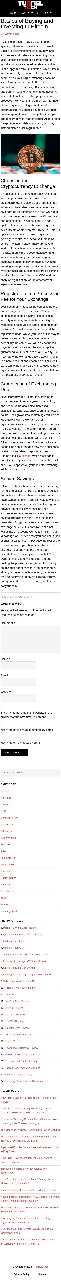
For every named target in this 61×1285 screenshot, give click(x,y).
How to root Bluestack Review (21, 1048)
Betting (4, 791)
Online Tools (8, 864)
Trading (5, 904)
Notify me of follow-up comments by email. (27, 729)
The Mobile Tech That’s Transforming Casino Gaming (30, 1130)
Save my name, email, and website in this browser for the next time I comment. (26, 715)
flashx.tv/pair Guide (14, 941)
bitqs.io (26, 455)
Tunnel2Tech (30, 5)
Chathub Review (14, 1008)
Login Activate (8, 858)
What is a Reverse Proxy (18, 1074)
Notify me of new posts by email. (21, 742)
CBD (3, 811)
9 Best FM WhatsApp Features (20, 928)
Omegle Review (12, 948)
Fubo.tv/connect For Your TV (19, 981)
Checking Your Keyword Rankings (24, 1081)
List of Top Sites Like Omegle (19, 968)
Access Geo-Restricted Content (22, 1068)
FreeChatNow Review (17, 1001)
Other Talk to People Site (18, 1034)
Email (5, 675)
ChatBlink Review (15, 1014)
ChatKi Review (13, 1041)
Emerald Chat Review (17, 1028)
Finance (5, 844)
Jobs (3, 851)
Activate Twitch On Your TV (20, 988)
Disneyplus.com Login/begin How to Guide (27, 974)
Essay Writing (8, 838)
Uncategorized (9, 911)
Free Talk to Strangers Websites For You (25, 961)
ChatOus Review (14, 1021)
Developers (7, 824)
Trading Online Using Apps (20, 1054)
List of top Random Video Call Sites (23, 934)
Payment (5, 871)
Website (6, 691)
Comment (8, 623)
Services (5, 884)
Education (6, 831)
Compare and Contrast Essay (21, 1061)
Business (6, 798)
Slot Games (7, 891)
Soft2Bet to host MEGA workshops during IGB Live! (29, 1190)
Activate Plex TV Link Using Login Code (25, 954)
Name (5, 659)
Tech (3, 898)
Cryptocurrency (23, 596)
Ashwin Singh (12, 33)
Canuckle (10, 994)
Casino (5, 804)
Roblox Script (8, 878)
